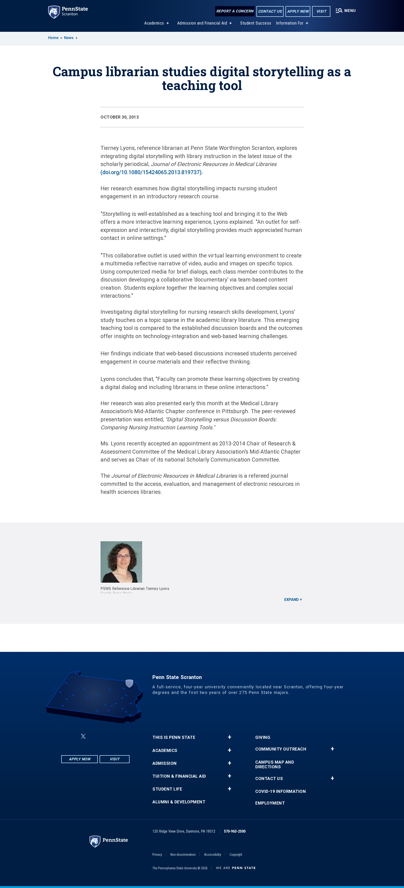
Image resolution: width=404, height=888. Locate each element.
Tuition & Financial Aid (179, 776)
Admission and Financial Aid (202, 23)
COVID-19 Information (280, 791)
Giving (262, 737)
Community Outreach (280, 749)
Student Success (255, 23)
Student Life (167, 789)
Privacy (157, 854)
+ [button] (229, 737)
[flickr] (94, 736)
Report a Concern (234, 11)
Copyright (236, 854)
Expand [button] (291, 599)
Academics (154, 23)
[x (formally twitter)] (83, 736)
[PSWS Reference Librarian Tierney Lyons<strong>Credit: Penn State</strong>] (202, 562)
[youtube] (106, 736)
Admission (164, 763)
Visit (321, 11)
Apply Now (298, 11)
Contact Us (270, 11)
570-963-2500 (234, 831)
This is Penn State (173, 737)
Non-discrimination (183, 854)
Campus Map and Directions (274, 764)
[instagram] (118, 736)
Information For (290, 23)
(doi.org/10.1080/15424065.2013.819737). (152, 172)
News (69, 38)
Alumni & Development (178, 802)
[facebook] (72, 736)
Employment (270, 803)
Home (53, 38)
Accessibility (212, 854)
